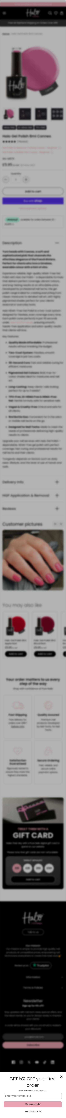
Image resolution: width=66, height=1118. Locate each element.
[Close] (61, 1076)
